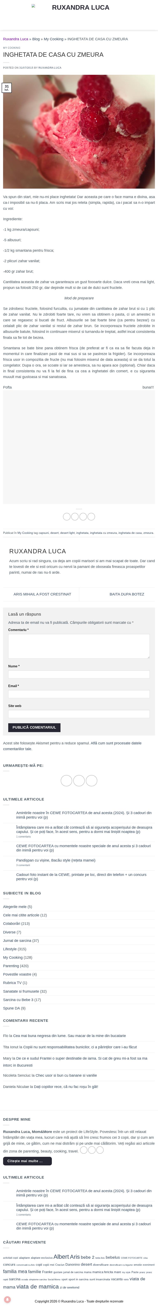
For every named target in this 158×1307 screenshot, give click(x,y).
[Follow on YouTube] (91, 780)
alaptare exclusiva (41, 1257)
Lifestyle (10, 949)
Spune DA (11, 1008)
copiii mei (48, 1264)
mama (87, 1272)
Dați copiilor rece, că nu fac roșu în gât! (66, 1087)
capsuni (44, 532)
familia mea (15, 1271)
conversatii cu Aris (25, 1265)
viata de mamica (37, 1286)
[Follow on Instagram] (79, 780)
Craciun (59, 1264)
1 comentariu (30, 836)
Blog (36, 39)
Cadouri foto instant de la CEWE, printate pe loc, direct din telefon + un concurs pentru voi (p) (81, 877)
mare (117, 1272)
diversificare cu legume (121, 1265)
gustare (57, 1272)
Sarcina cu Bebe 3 (18, 1000)
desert (54, 532)
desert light (67, 532)
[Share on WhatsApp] (66, 516)
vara (126, 1279)
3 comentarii (29, 865)
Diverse (9, 932)
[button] (6, 15)
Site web (14, 706)
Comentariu (18, 630)
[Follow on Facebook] (66, 780)
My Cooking (53, 39)
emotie (138, 1264)
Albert (61, 1256)
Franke (47, 1272)
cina (145, 1258)
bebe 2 (87, 1257)
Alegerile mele (15, 907)
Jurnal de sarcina (17, 941)
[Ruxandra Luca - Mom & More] (79, 15)
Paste (134, 1272)
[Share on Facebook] (75, 516)
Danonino (72, 1264)
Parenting (11, 966)
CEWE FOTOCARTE (131, 1258)
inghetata (82, 532)
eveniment (149, 1264)
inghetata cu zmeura (103, 532)
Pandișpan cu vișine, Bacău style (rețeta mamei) (55, 860)
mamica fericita (102, 1272)
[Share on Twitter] (83, 516)
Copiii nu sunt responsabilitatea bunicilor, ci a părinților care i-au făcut (80, 1047)
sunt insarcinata (99, 1279)
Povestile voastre (17, 974)
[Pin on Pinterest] (91, 516)
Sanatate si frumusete (21, 991)
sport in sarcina (78, 1279)
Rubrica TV (12, 983)
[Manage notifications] (7, 1299)
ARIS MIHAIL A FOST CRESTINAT (42, 594)
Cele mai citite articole (21, 915)
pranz (142, 1272)
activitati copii (10, 1257)
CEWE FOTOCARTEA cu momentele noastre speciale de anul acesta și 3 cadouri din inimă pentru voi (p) (83, 848)
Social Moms (54, 1279)
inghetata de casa (130, 532)
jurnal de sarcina (73, 1272)
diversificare (101, 1264)
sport (64, 1279)
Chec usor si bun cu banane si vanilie (66, 1075)
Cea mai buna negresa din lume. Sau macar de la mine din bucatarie (69, 1036)
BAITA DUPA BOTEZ (127, 594)
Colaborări (11, 924)
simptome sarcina (38, 1279)
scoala (24, 1279)
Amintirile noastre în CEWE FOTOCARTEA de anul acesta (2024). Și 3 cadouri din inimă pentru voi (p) (84, 815)
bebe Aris (100, 1258)
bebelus (113, 1257)
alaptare (24, 1257)
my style (126, 1272)
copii (39, 1264)
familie (34, 1271)
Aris (75, 1257)
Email (13, 686)
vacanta (117, 1279)
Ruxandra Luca (50, 67)
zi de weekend (69, 1287)
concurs (9, 1264)
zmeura (148, 532)
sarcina (14, 1279)
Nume (14, 666)
